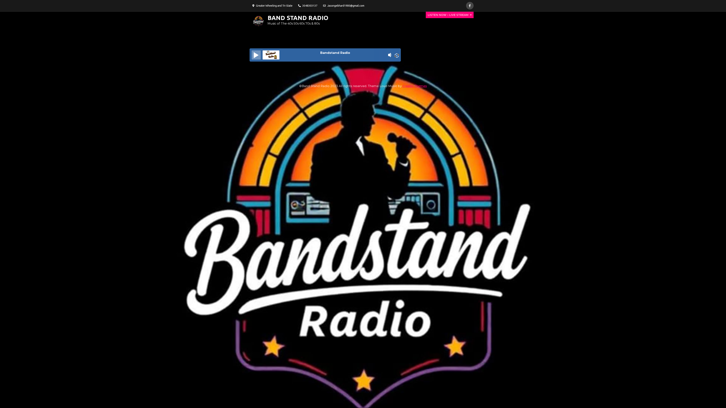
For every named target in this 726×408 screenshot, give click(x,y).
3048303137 (309, 5)
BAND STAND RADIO (298, 17)
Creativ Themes (415, 86)
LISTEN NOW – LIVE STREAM (448, 15)
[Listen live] (256, 55)
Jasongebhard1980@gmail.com (345, 5)
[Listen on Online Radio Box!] (397, 55)
